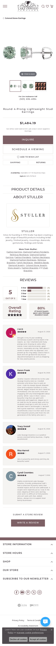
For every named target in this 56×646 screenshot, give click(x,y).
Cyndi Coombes (25, 472)
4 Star (23, 291)
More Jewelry (14, 268)
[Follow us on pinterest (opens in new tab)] (28, 592)
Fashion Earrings (14, 252)
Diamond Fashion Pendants (36, 252)
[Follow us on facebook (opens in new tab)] (16, 592)
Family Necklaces (25, 263)
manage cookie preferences (30, 632)
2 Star (23, 296)
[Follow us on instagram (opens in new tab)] (39, 592)
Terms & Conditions (35, 620)
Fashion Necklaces (41, 257)
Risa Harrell (23, 450)
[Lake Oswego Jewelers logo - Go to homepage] (28, 6)
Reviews (28, 280)
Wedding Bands (41, 263)
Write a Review (28, 523)
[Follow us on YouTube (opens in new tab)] (22, 592)
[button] (43, 6)
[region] (28, 52)
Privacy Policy (18, 620)
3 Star (23, 293)
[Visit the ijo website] (34, 605)
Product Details (28, 189)
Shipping (15, 163)
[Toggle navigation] (5, 6)
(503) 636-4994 (28, 99)
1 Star (24, 299)
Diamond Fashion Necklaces (23, 260)
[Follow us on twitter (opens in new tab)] (33, 592)
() (48, 288)
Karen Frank (23, 370)
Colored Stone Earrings (15, 18)
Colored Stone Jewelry (36, 265)
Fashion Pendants (23, 257)
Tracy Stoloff (23, 426)
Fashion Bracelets (30, 268)
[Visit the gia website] (22, 605)
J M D (20, 329)
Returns (41, 163)
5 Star (23, 288)
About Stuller (28, 197)
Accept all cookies (38, 639)
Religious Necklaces (19, 255)
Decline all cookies (18, 639)
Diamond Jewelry (16, 265)
